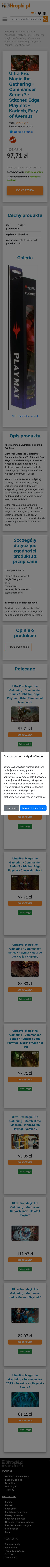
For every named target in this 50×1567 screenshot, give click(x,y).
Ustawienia (11, 808)
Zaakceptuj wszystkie (33, 808)
